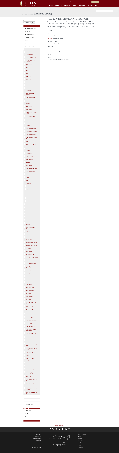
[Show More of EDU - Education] (24, 156)
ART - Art (28, 82)
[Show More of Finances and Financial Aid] (23, 34)
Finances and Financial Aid (30, 34)
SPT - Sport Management (31, 369)
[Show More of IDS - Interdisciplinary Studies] (24, 234)
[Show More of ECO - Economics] (24, 153)
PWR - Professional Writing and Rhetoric (31, 344)
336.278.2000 (59, 445)
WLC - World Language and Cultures (31, 393)
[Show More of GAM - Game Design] (24, 204)
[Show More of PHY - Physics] (24, 323)
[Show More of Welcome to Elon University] (23, 28)
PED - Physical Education (31, 306)
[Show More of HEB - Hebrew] (24, 219)
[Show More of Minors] (23, 43)
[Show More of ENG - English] (24, 165)
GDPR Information (81, 445)
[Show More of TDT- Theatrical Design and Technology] (24, 379)
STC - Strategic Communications (29, 373)
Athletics (90, 5)
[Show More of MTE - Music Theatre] (24, 287)
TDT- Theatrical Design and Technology (31, 380)
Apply (97, 2)
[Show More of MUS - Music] (24, 293)
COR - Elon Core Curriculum (31, 131)
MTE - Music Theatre (30, 287)
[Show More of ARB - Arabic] (24, 76)
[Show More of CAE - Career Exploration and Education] (24, 123)
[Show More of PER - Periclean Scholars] (24, 313)
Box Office (80, 440)
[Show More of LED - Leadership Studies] (24, 263)
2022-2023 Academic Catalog (27, 9)
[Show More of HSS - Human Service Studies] (24, 227)
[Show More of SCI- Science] (24, 355)
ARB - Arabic (28, 76)
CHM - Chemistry (29, 106)
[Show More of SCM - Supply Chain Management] (24, 358)
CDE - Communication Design (30, 98)
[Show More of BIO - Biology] (24, 85)
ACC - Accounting (29, 64)
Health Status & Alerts (36, 447)
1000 (28, 186)
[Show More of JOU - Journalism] (24, 251)
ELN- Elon (28, 162)
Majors (26, 40)
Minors (26, 43)
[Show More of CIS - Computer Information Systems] (24, 112)
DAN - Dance (28, 141)
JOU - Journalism (29, 251)
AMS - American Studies (31, 70)
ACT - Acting (28, 67)
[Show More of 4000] (25, 201)
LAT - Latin (28, 260)
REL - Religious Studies (30, 352)
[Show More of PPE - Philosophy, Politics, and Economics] (24, 329)
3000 (28, 198)
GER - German (29, 214)
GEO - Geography (29, 211)
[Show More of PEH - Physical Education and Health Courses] (24, 309)
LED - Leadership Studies (31, 263)
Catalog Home (28, 410)
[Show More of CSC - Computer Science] (24, 134)
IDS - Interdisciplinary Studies (32, 234)
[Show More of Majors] (23, 40)
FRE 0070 (29, 183)
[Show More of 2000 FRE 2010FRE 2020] (25, 189)
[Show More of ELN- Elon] (24, 162)
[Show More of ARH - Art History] (24, 79)
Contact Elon (38, 434)
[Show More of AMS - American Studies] (24, 70)
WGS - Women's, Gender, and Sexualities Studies (31, 384)
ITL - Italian (28, 248)
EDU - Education (29, 156)
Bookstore (80, 438)
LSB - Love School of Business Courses (30, 267)
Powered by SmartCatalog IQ (59, 425)
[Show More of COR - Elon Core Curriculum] (24, 131)
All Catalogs (27, 416)
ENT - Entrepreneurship (31, 171)
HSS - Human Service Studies (30, 228)
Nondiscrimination (81, 444)
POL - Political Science (30, 326)
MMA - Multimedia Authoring (31, 279)
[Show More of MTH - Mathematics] (24, 290)
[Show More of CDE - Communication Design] (24, 97)
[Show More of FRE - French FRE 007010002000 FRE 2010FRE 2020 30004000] (24, 180)
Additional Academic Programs (31, 46)
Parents (65, 2)
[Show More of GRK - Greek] (24, 216)
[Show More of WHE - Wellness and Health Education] (24, 388)
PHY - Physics (29, 323)
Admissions (58, 5)
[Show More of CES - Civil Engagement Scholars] (24, 101)
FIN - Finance (29, 177)
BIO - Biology (28, 85)
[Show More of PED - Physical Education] (24, 306)
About (51, 5)
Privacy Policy (80, 442)
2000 (43, 9)
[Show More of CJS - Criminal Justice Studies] (24, 116)
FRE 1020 (49, 38)
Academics (67, 5)
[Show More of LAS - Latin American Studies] (24, 257)
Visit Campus (38, 440)
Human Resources (37, 445)
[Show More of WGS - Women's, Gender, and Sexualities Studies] (24, 383)
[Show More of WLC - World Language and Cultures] (24, 392)
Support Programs (28, 399)
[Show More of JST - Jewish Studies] (24, 254)
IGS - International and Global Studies (30, 238)
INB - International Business (31, 242)
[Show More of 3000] (25, 198)
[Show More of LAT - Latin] (24, 260)
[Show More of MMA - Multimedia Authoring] (24, 279)
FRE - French (39, 9)
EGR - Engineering (30, 159)
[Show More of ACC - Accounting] (24, 64)
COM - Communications (31, 128)
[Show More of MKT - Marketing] (24, 276)
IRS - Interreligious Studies (31, 245)
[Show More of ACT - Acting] (24, 67)
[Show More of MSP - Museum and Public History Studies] (24, 282)
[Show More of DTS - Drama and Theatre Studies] (24, 144)
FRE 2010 (30, 192)
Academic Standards (29, 396)
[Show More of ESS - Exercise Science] (24, 174)
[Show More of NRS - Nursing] (24, 299)
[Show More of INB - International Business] (24, 242)
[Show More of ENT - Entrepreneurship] (24, 171)
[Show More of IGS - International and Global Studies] (24, 237)
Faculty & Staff (59, 2)
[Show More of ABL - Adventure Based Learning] (24, 60)
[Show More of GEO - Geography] (24, 210)
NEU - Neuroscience (30, 296)
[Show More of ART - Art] (24, 82)
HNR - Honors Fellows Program (30, 224)
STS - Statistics (29, 376)
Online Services (38, 442)
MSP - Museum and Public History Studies (31, 283)
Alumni (97, 5)
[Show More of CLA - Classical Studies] (24, 120)
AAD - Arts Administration (31, 57)
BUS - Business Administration (29, 89)
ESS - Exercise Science (30, 174)
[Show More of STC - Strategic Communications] (24, 372)
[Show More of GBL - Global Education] (24, 207)
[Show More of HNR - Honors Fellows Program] (24, 223)
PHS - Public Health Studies (31, 320)
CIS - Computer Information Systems (31, 113)
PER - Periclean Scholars (31, 314)
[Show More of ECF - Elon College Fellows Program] (24, 148)
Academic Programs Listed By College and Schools (31, 404)
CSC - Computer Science (31, 134)
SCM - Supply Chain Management (30, 359)
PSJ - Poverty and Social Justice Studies (31, 334)
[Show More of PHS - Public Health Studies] (24, 320)
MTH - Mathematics (30, 290)
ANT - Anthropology (30, 73)
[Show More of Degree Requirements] (23, 37)
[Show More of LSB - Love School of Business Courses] (24, 266)
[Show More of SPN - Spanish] (24, 365)
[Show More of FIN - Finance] (24, 177)
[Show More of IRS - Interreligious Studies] (24, 245)
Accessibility (80, 447)
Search (33, 22)
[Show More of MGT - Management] (24, 273)
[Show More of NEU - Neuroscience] (24, 296)
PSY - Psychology (29, 340)
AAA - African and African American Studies (31, 53)
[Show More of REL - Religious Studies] (24, 352)
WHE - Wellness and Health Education (31, 389)
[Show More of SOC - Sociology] (24, 362)
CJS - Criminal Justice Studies (30, 117)
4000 (28, 201)
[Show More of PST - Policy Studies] (24, 337)
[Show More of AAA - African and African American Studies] (24, 52)
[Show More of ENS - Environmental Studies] (24, 168)
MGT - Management (30, 273)
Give (93, 2)
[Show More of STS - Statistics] (24, 376)
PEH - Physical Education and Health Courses (32, 310)
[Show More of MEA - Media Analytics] (24, 270)
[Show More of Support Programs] (23, 399)
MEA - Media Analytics (30, 270)
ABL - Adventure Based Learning (30, 61)
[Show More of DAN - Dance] (24, 141)
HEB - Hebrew (29, 220)
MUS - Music (28, 293)
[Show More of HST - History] (24, 231)
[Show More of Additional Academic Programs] (23, 46)
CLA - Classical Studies (30, 120)
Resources (73, 1)
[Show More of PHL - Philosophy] (24, 317)
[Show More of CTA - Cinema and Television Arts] (24, 137)
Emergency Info (38, 436)
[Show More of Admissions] (23, 31)
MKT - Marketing (29, 276)
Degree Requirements (29, 37)
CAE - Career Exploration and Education (32, 124)
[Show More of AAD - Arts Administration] (24, 57)
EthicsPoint (39, 444)
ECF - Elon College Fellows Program (31, 150)
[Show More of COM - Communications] (24, 128)
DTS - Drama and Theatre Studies (31, 145)
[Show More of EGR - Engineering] (24, 159)
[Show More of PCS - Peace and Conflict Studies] (24, 302)
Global (74, 5)
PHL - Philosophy (29, 317)
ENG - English (29, 165)
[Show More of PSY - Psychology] (24, 340)
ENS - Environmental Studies (31, 168)
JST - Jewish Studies (30, 254)
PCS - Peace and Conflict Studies (31, 303)
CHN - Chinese (29, 109)
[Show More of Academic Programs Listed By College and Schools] (23, 402)
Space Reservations (82, 434)
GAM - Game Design (30, 204)
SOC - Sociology (29, 363)
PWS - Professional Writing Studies (31, 349)
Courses (34, 9)
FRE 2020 (30, 195)
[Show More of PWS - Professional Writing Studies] (24, 348)
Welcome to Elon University (30, 28)
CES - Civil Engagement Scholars (31, 102)
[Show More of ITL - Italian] (24, 248)
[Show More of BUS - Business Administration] (24, 88)
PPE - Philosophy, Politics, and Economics (31, 330)
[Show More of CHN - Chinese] (24, 109)
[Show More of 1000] (25, 186)
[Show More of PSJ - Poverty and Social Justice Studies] (24, 333)
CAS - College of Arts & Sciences (30, 94)
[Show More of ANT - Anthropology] (24, 73)
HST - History (28, 231)
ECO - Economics (29, 153)
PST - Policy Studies (30, 337)
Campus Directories (37, 438)
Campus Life (82, 5)
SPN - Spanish (29, 366)
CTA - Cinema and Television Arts (31, 138)
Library (79, 436)
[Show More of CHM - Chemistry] (24, 106)
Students (53, 2)
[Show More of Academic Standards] (23, 396)
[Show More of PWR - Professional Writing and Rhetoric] (24, 343)
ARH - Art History (29, 79)
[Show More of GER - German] (24, 213)
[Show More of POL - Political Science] (24, 326)
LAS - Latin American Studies (32, 257)
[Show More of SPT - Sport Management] (24, 368)
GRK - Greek (28, 217)
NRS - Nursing (29, 299)
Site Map (27, 413)
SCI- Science (28, 355)
